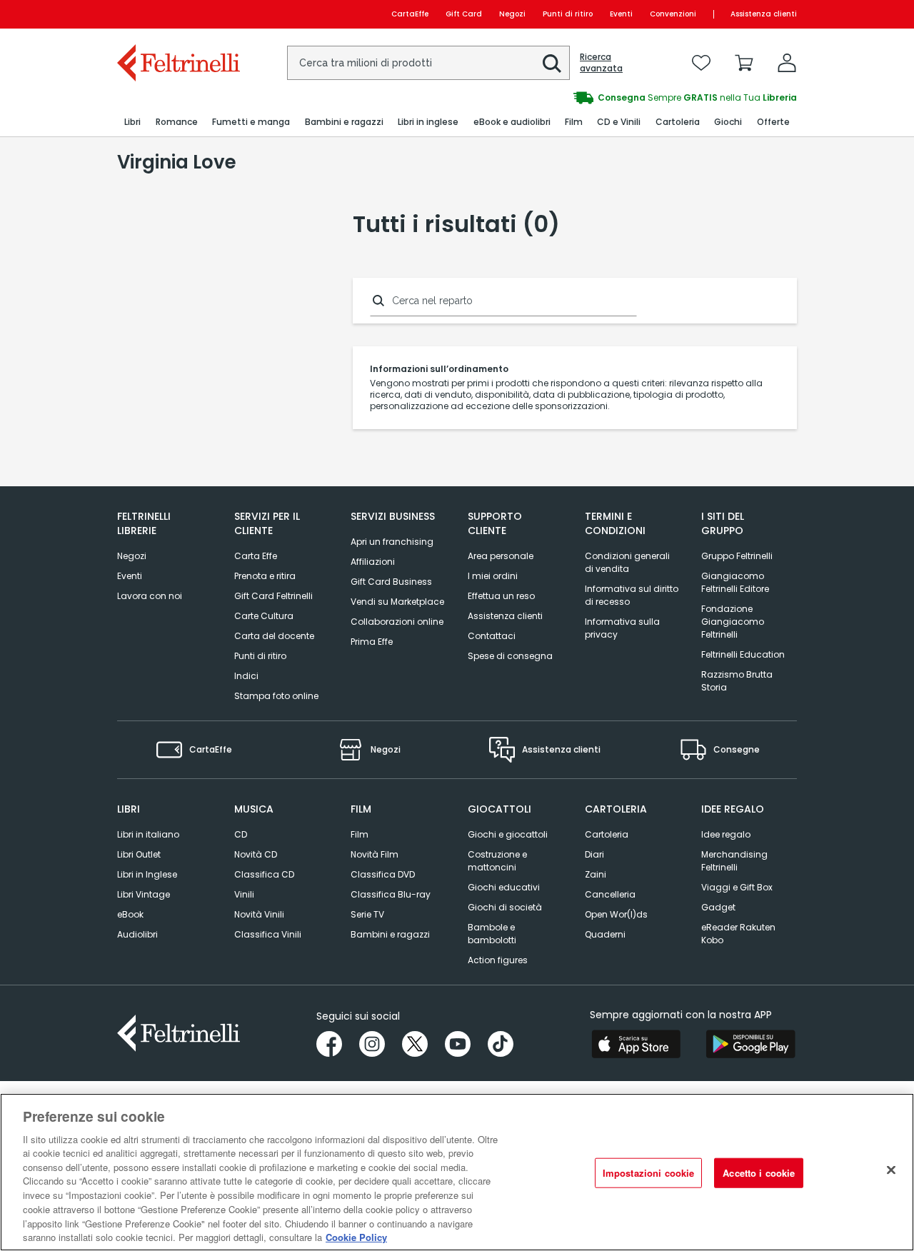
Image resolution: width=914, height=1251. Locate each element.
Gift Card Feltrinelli (273, 596)
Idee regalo (725, 834)
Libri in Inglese (147, 874)
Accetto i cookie (759, 1173)
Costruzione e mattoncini (497, 860)
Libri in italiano (148, 834)
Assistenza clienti (763, 14)
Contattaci (492, 636)
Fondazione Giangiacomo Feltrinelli (732, 621)
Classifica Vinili (267, 934)
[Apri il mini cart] (744, 63)
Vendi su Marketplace (397, 602)
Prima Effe (372, 641)
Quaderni (605, 934)
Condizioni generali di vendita (627, 562)
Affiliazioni (373, 562)
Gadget (718, 907)
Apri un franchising (392, 542)
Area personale (500, 556)
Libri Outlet (139, 854)
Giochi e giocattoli (508, 834)
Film (359, 834)
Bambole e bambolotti (492, 933)
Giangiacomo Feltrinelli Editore (735, 582)
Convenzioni (673, 14)
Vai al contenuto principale (177, 14)
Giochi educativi (504, 887)
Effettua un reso (501, 596)
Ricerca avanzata (601, 62)
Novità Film (374, 854)
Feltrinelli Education (743, 654)
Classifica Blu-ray (391, 894)
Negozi (512, 14)
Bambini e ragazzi (390, 934)
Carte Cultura (263, 616)
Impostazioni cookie (648, 1173)
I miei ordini (493, 576)
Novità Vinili (259, 914)
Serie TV (367, 914)
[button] (552, 63)
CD (240, 834)
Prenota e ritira (265, 576)
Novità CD (255, 854)
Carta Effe (255, 556)
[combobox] (428, 63)
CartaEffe (409, 14)
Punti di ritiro (568, 14)
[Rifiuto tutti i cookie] (891, 1170)
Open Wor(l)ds (616, 914)
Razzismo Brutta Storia (737, 680)
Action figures (498, 960)
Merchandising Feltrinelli (734, 860)
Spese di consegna (510, 656)
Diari (594, 854)
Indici (246, 676)
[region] (457, 1172)
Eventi (621, 14)
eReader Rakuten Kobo (738, 933)
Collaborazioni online (397, 622)
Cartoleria (606, 834)
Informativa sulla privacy (622, 628)
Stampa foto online (276, 696)
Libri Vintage (143, 894)
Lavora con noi (149, 596)
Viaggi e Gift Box (737, 887)
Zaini (595, 874)
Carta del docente (274, 636)
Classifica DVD (383, 874)
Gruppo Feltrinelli (737, 556)
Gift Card (464, 14)
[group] (627, 98)
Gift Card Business (391, 582)
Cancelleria (610, 894)
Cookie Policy (356, 1236)
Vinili (244, 894)
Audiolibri (137, 934)
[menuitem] (132, 122)
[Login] (787, 63)
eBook (130, 914)
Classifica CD (264, 874)
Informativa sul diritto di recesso (631, 595)
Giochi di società (505, 907)
